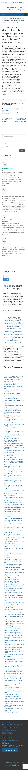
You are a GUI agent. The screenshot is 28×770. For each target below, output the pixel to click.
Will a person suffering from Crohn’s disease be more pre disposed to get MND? (13, 561)
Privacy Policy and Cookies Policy (10, 740)
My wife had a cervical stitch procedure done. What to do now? (13, 589)
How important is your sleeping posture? (14, 585)
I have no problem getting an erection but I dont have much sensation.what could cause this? (14, 402)
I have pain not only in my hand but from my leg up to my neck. (14, 491)
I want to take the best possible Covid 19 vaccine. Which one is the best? (14, 504)
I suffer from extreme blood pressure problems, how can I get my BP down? (13, 632)
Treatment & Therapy (7, 723)
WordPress (20, 765)
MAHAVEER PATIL (7, 168)
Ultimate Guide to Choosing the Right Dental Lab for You (13, 416)
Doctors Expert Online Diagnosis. (14, 10)
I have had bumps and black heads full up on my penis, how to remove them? (14, 406)
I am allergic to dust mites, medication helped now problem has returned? (13, 648)
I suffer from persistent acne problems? (13, 518)
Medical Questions (14, 18)
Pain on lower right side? (10, 552)
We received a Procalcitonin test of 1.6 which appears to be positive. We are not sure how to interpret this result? (14, 566)
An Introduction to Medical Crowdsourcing (12, 724)
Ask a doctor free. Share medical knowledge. (16, 763)
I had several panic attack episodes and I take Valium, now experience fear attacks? (14, 666)
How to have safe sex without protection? (14, 586)
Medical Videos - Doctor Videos (10, 730)
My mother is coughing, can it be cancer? (14, 459)
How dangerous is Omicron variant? (13, 470)
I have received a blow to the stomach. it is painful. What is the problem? (14, 644)
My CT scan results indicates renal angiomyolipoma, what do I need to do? (13, 620)
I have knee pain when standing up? (13, 696)
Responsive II (8, 765)
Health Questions (6, 729)
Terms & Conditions (7, 737)
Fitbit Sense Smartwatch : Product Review (14, 513)
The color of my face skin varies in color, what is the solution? (14, 617)
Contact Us (5, 736)
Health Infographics (7, 732)
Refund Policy (5, 742)
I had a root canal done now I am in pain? (14, 541)
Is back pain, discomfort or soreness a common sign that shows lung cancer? (13, 596)
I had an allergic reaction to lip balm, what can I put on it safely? (14, 451)
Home (5, 18)
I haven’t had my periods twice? (11, 712)
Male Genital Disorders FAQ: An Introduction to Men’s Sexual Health (12, 394)
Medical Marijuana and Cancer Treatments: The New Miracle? (11, 582)
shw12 (4, 193)
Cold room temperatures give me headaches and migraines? (12, 440)
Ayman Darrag (6, 244)
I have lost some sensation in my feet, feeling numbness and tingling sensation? (14, 613)
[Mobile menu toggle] (25, 14)
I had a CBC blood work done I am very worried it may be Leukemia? (13, 610)
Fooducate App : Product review (12, 511)
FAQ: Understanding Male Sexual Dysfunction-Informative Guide (12, 397)
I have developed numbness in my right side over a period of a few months (13, 677)
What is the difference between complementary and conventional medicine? (12, 466)
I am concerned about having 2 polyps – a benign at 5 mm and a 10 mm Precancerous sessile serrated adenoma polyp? (14, 572)
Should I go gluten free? (10, 457)
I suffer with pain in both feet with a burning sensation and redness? (12, 698)
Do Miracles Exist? (8, 557)
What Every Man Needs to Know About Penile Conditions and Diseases (13, 376)
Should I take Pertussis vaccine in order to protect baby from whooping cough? (13, 444)
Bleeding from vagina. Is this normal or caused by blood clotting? (13, 494)
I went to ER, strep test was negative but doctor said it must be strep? (14, 538)
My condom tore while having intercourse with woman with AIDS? (14, 674)
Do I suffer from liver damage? (11, 438)
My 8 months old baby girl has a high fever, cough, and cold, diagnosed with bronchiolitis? (13, 637)
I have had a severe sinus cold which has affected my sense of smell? (14, 658)
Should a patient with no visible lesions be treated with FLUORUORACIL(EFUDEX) (14, 462)
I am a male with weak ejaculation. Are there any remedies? (13, 454)
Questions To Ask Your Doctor (9, 727)
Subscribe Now (10, 750)
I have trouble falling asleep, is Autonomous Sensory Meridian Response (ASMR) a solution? (14, 424)
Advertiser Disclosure (7, 739)
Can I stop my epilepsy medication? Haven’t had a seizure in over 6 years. (13, 501)
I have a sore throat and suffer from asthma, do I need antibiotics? (12, 629)
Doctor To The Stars (7, 733)
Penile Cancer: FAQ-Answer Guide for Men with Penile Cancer (13, 383)
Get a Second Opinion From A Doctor (11, 726)
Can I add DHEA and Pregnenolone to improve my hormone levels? (13, 528)
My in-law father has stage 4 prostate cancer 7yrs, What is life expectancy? (13, 409)
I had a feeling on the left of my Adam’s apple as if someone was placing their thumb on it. (13, 486)
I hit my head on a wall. (9, 543)
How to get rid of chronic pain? (11, 576)
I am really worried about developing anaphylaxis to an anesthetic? (13, 531)
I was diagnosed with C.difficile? (12, 694)
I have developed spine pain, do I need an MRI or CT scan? (13, 606)
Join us (7, 285)
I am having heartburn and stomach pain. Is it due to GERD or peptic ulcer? (14, 508)
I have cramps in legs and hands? (12, 627)
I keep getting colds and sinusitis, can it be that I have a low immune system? (13, 670)
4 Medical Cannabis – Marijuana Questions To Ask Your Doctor (12, 578)
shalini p (4, 219)
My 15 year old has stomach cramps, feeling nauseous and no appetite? (20, 120)
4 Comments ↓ (17, 42)
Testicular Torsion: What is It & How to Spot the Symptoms (13, 380)
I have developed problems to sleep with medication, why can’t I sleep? (14, 603)
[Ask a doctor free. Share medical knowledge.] (12, 2)
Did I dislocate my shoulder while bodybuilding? (7, 119)
